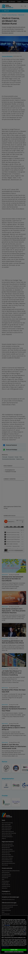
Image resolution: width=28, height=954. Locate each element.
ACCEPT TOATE (14, 949)
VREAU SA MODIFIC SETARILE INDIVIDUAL (14, 951)
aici (24, 931)
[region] (14, 934)
